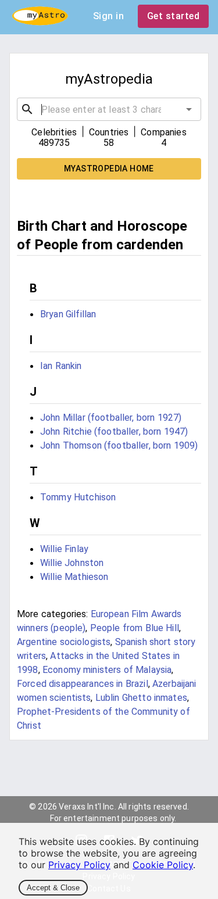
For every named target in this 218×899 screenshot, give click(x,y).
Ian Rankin (61, 365)
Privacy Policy (79, 865)
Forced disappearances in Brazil (82, 683)
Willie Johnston (71, 562)
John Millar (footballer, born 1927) (110, 417)
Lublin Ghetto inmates (141, 697)
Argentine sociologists (63, 641)
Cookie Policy (163, 865)
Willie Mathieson (74, 576)
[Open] (189, 109)
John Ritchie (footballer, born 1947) (114, 431)
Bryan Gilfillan (68, 314)
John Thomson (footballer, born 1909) (119, 445)
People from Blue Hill (134, 627)
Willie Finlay (64, 548)
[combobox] (109, 109)
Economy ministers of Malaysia (106, 669)
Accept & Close (53, 887)
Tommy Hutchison (78, 497)
